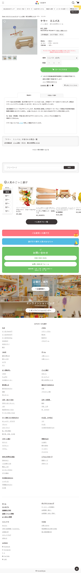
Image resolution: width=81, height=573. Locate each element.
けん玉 (43, 424)
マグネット (5, 445)
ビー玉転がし (6, 370)
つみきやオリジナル (38, 9)
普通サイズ (45, 460)
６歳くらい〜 (45, 359)
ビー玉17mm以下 (7, 331)
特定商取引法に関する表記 (49, 529)
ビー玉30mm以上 (7, 338)
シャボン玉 (5, 481)
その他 (4, 488)
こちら (21, 123)
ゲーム (44, 352)
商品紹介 (29, 95)
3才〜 (7, 203)
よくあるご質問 (7, 517)
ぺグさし (4, 449)
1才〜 (7, 199)
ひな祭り (44, 442)
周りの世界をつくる (31, 16)
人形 (3, 406)
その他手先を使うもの (48, 427)
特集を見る (74, 12)
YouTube (6, 556)
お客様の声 (5, 532)
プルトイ (4, 424)
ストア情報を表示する (50, 82)
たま (3, 328)
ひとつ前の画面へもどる (41, 149)
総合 (7, 192)
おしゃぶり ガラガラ (8, 421)
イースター (45, 449)
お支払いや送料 (52, 95)
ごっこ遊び (22, 16)
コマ (43, 421)
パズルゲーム (45, 341)
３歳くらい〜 (45, 356)
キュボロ (4, 377)
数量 (44, 63)
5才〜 (7, 207)
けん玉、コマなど (47, 418)
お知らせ (4, 538)
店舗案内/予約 (6, 510)
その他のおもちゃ (7, 478)
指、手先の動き (6, 431)
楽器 (3, 392)
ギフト (24, 143)
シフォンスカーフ (47, 457)
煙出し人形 (5, 467)
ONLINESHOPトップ (8, 9)
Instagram (7, 550)
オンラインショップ (48, 503)
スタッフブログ (6, 535)
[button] (3, 2)
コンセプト (5, 507)
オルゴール (5, 395)
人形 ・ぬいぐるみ (8, 400)
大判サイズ (45, 463)
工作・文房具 (46, 400)
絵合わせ (44, 338)
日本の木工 (5, 460)
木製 (43, 388)
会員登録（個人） (47, 510)
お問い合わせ (45, 525)
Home (3, 16)
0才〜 (7, 195)
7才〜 (7, 211)
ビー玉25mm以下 (7, 334)
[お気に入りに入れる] (4, 22)
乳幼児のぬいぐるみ (8, 409)
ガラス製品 (5, 473)
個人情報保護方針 (47, 532)
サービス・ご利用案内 (48, 507)
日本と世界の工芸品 (8, 457)
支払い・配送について (61, 30)
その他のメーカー (7, 380)
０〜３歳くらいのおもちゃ (10, 418)
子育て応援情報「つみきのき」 (11, 529)
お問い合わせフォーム (40, 264)
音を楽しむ (5, 385)
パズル (44, 328)
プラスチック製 (46, 392)
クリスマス (45, 452)
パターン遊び (6, 439)
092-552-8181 (40, 258)
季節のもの (45, 439)
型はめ (43, 334)
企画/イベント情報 (8, 514)
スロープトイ (6, 427)
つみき (4, 352)
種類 (44, 58)
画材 (43, 403)
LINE (5, 559)
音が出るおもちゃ (7, 388)
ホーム (4, 504)
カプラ (4, 362)
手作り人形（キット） (8, 403)
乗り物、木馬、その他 (8, 434)
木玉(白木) (5, 341)
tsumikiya (41, 571)
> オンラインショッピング (11, 16)
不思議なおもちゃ (7, 484)
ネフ (3, 365)
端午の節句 (45, 445)
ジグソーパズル (46, 331)
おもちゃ (4, 525)
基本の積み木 (6, 356)
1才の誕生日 (8, 143)
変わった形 (5, 359)
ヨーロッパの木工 (7, 470)
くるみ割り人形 (6, 463)
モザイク (4, 442)
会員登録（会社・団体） (49, 513)
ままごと (44, 374)
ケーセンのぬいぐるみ (8, 413)
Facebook (7, 546)
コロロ (4, 374)
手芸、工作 (45, 406)
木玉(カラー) (5, 344)
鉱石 (3, 347)
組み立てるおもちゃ (48, 385)
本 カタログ (45, 409)
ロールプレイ (45, 377)
